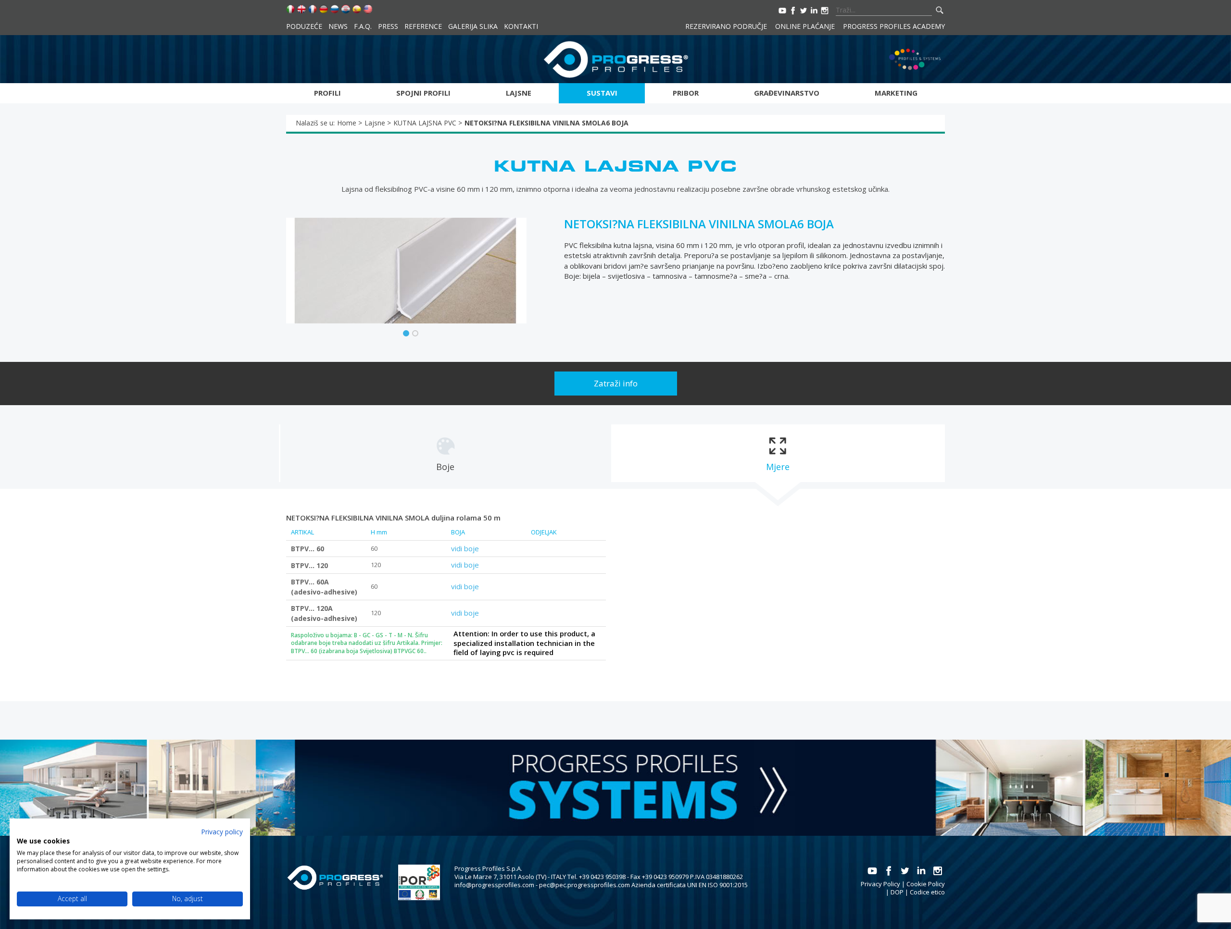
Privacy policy (222, 831)
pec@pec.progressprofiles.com (584, 884)
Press (388, 26)
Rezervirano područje (726, 26)
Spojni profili (423, 93)
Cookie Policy (925, 883)
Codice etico (927, 892)
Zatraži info (616, 383)
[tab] (445, 453)
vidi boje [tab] (465, 548)
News (338, 26)
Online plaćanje (805, 26)
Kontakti (521, 26)
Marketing (896, 93)
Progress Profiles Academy (894, 26)
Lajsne (518, 93)
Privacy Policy (880, 883)
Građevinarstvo (786, 93)
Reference (423, 26)
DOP (897, 892)
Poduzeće (304, 26)
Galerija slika (473, 26)
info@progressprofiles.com (494, 884)
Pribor (686, 93)
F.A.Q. (363, 26)
